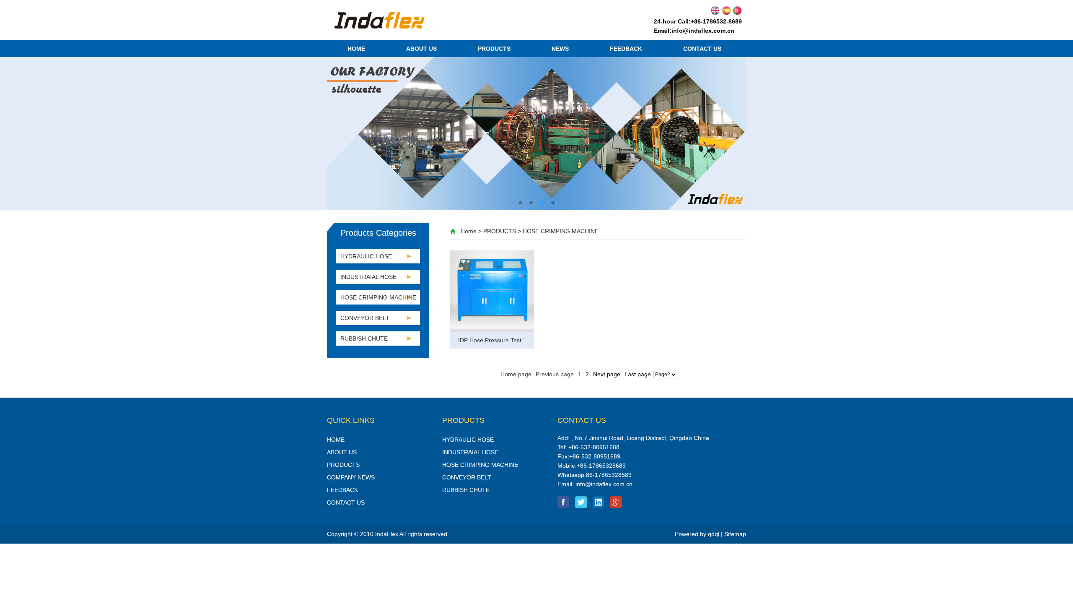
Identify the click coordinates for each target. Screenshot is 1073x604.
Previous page (555, 374)
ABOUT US (421, 48)
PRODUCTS (494, 48)
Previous (339, 127)
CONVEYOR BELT (364, 318)
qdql (713, 534)
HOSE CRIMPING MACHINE (561, 231)
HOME (356, 48)
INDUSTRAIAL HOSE (368, 276)
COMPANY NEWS (351, 477)
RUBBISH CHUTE (364, 338)
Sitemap (735, 534)
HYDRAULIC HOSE (366, 256)
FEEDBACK (626, 48)
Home (469, 231)
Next (733, 127)
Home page (515, 374)
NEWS (560, 48)
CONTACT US (702, 48)
